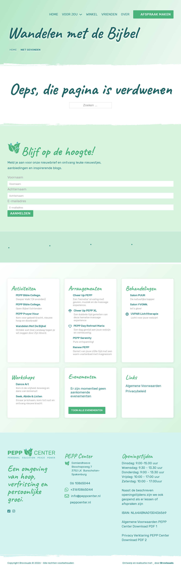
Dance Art (22, 384)
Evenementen (82, 376)
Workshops (22, 377)
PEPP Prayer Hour (27, 313)
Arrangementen (84, 288)
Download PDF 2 (134, 540)
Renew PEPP (81, 347)
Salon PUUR (137, 295)
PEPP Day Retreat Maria (89, 325)
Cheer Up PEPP (82, 295)
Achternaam (16, 189)
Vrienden (109, 14)
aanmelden (20, 213)
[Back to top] (171, 560)
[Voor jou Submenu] (80, 14)
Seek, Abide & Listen (29, 396)
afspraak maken (156, 14)
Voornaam (15, 177)
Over (125, 14)
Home (53, 14)
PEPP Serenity (82, 337)
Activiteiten (23, 288)
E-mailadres (16, 201)
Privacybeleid (136, 391)
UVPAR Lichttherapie (144, 313)
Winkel (92, 14)
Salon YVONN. (139, 304)
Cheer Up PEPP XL (85, 310)
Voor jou (70, 14)
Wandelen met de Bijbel (31, 326)
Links (131, 377)
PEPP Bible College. (28, 295)
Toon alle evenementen (87, 410)
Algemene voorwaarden (143, 386)
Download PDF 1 (145, 526)
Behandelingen (141, 288)
